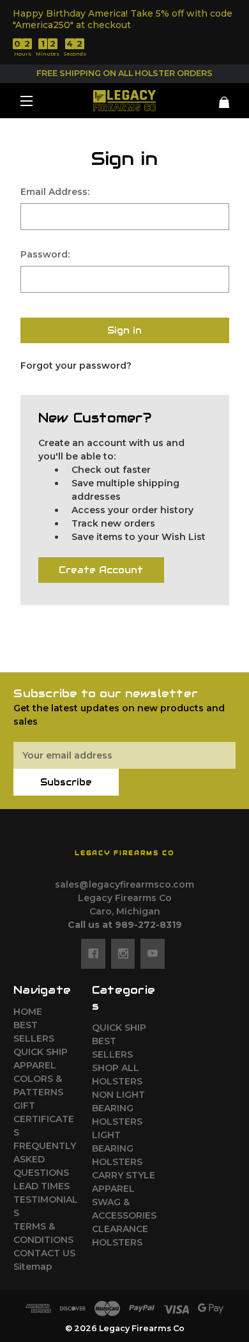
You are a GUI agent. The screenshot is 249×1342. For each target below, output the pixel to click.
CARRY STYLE (123, 1175)
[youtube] (152, 953)
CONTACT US (44, 1253)
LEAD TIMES (41, 1186)
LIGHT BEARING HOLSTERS (117, 1148)
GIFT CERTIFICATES (43, 1119)
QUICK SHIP (40, 1052)
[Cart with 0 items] (217, 97)
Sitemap (32, 1266)
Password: (45, 254)
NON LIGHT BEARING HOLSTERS (118, 1108)
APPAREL (34, 1065)
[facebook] (93, 953)
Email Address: (54, 191)
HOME (27, 1011)
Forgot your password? (76, 365)
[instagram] (123, 953)
